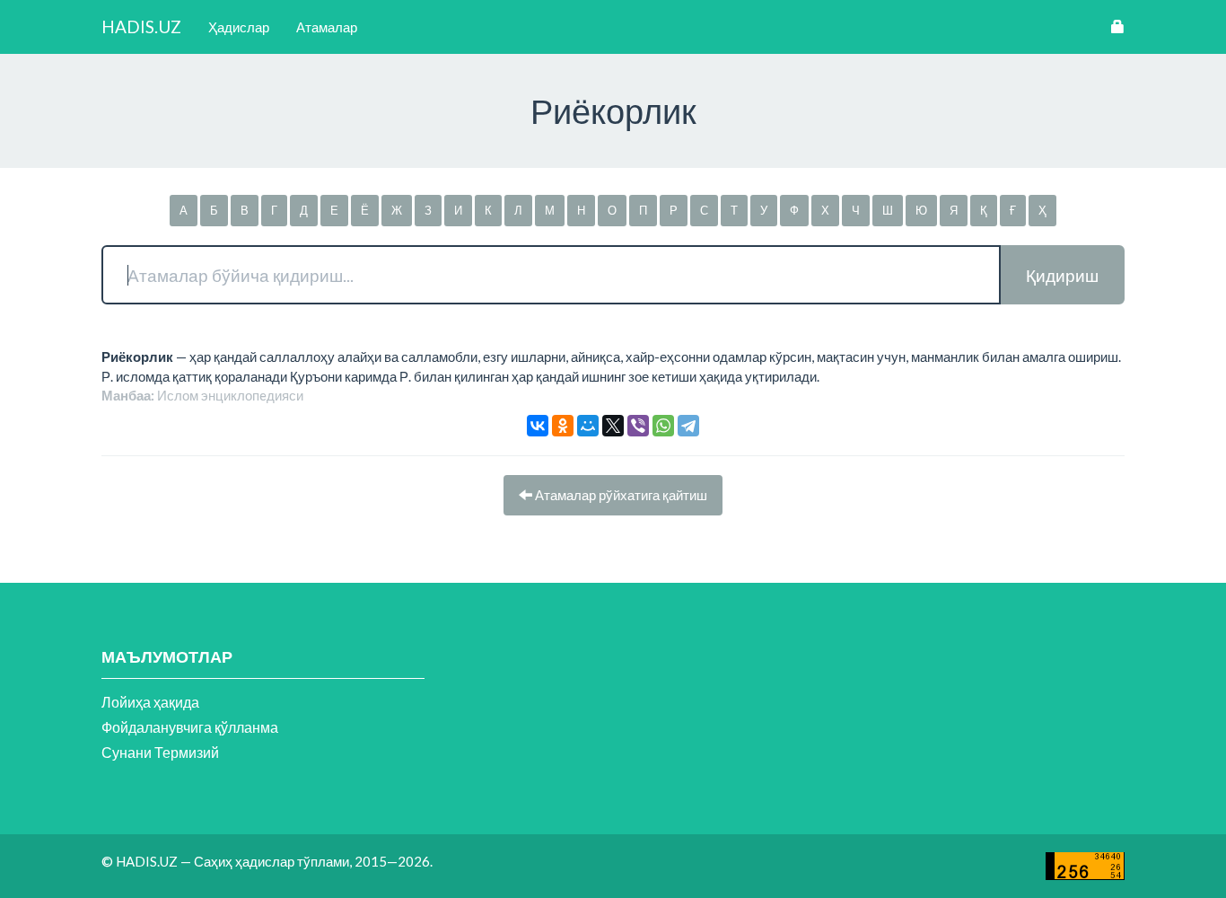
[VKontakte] (537, 425)
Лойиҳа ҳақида (150, 701)
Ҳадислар (238, 27)
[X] (613, 425)
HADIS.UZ (141, 26)
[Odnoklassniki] (563, 425)
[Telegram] (688, 425)
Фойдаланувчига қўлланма (189, 726)
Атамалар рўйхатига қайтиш (619, 495)
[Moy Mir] (588, 425)
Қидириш (1062, 275)
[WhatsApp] (663, 425)
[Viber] (638, 425)
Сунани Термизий (160, 752)
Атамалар (326, 27)
